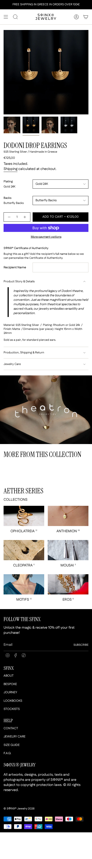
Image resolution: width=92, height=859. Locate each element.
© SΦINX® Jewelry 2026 (19, 809)
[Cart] (85, 16)
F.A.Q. (7, 753)
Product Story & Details (19, 281)
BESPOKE (10, 684)
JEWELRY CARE (14, 736)
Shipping (10, 168)
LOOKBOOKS (13, 701)
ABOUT (9, 676)
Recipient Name (15, 267)
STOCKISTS (12, 709)
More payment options (46, 237)
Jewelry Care (12, 364)
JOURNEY (10, 692)
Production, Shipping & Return (24, 353)
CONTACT (11, 728)
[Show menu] (5, 16)
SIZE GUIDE (12, 745)
